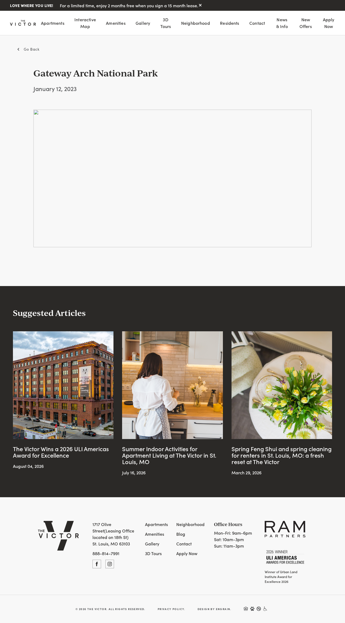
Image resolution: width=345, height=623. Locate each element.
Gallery (143, 23)
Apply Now (328, 22)
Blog (180, 534)
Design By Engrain (214, 609)
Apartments (52, 23)
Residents (229, 23)
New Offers (305, 22)
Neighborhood (195, 23)
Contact (257, 23)
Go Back (31, 49)
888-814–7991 (105, 553)
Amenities (115, 23)
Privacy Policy (171, 609)
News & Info (282, 22)
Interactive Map (85, 22)
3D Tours (165, 22)
